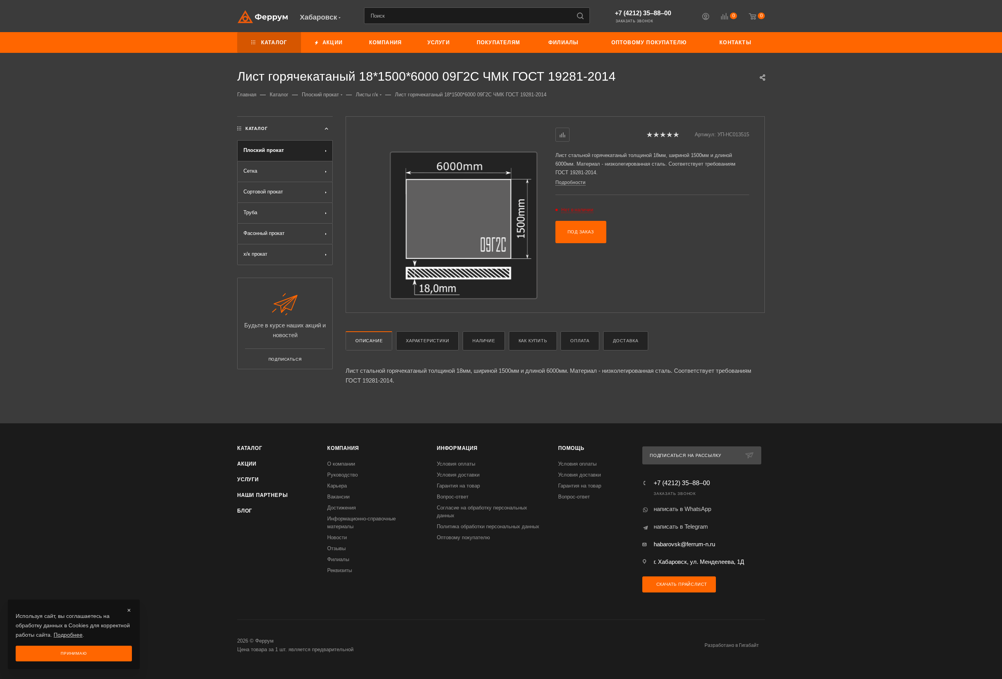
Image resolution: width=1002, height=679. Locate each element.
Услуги (248, 479)
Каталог (249, 448)
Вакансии (338, 497)
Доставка (625, 340)
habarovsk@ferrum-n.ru (684, 544)
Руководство (342, 475)
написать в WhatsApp (682, 509)
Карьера (337, 486)
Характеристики (427, 340)
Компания (343, 448)
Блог (244, 511)
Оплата (579, 340)
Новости (337, 537)
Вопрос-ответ (453, 497)
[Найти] (580, 15)
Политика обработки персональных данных (488, 526)
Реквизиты (339, 570)
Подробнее (68, 635)
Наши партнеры (262, 495)
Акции (246, 464)
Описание (368, 340)
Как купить (533, 340)
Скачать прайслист (681, 584)
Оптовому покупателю (463, 537)
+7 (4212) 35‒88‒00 (643, 13)
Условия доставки (458, 475)
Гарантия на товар (458, 486)
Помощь (571, 448)
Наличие (483, 340)
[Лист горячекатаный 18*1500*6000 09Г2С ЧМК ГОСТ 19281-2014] (463, 225)
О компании (341, 464)
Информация (457, 448)
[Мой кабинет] (705, 17)
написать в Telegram (681, 526)
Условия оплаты (456, 464)
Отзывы (336, 548)
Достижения (341, 508)
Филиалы (338, 559)
